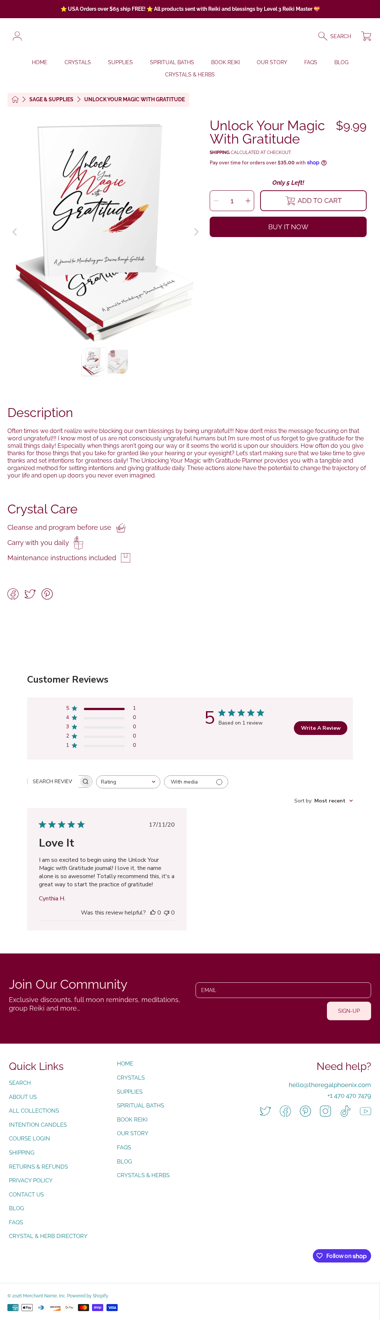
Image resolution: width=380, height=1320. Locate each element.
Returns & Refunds (38, 1166)
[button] (338, 36)
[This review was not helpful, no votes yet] (166, 913)
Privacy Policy (31, 1180)
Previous (15, 232)
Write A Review (321, 728)
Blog (16, 1208)
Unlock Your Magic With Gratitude (134, 99)
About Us (23, 1097)
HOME (125, 1063)
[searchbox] (53, 782)
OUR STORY (132, 1133)
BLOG (124, 1161)
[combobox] (128, 781)
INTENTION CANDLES (38, 1125)
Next (196, 232)
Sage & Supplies (51, 99)
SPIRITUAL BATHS (140, 1105)
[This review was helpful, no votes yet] (152, 913)
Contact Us (26, 1194)
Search (20, 1083)
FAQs (16, 1222)
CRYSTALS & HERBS (143, 1175)
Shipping (220, 152)
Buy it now (288, 227)
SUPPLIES (129, 1091)
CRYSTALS (131, 1077)
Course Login (29, 1138)
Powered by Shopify (87, 1295)
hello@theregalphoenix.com (330, 1084)
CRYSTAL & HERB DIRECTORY (48, 1236)
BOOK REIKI (132, 1119)
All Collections (34, 1110)
